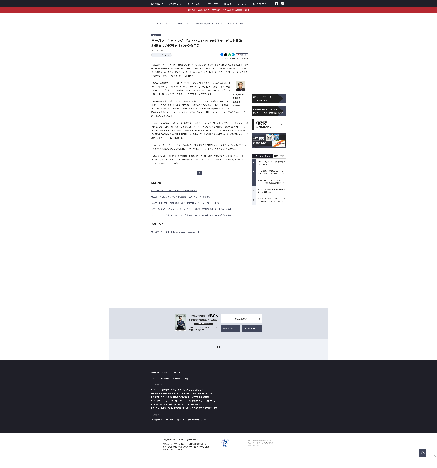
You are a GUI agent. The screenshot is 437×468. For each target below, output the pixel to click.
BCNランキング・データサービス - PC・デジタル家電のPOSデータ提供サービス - (184, 400)
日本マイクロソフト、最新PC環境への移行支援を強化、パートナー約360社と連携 (185, 203)
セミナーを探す (194, 3)
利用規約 (176, 378)
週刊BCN (162, 24)
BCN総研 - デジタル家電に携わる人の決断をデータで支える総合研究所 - (181, 397)
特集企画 (227, 3)
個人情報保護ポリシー (197, 419)
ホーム (153, 24)
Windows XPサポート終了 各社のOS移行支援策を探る (174, 190)
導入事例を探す (175, 3)
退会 (186, 378)
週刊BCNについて (260, 3)
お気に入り (242, 55)
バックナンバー (249, 328)
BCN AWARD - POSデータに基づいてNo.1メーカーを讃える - (176, 404)
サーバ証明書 (263, 442)
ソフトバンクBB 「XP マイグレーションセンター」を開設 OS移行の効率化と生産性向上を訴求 (191, 209)
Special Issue (212, 3)
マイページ (177, 372)
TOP (153, 378)
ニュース (171, 24)
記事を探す (242, 3)
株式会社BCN (156, 419)
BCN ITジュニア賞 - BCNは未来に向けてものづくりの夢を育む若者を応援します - (184, 408)
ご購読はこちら (241, 319)
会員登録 (155, 372)
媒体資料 (169, 419)
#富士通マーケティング (161, 55)
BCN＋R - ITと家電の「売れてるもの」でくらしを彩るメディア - (177, 389)
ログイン (166, 372)
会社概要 (180, 419)
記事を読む (155, 3)
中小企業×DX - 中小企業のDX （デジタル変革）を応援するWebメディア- (181, 393)
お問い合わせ (164, 378)
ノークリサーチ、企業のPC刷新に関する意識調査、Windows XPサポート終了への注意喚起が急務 (191, 215)
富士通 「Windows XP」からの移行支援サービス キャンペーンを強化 (180, 196)
